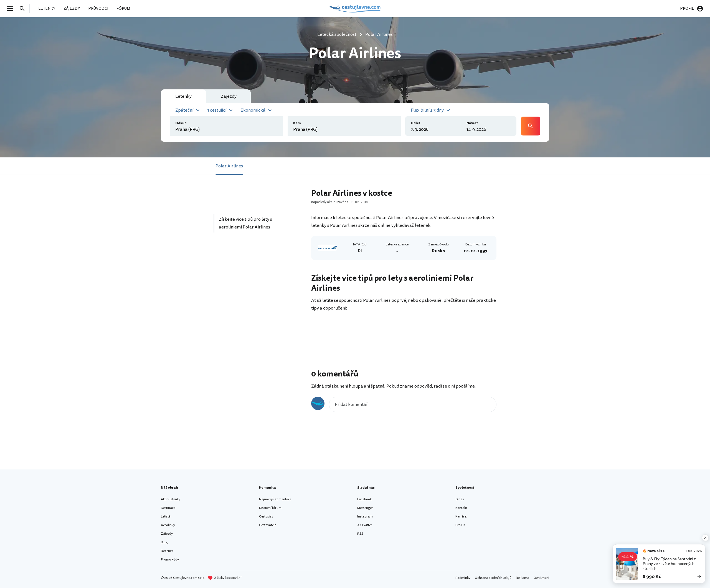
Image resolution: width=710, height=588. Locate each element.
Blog (164, 542)
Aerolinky (168, 525)
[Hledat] (24, 8)
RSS (360, 533)
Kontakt (461, 508)
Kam (297, 123)
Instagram (365, 516)
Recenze (167, 551)
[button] (188, 109)
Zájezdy (167, 533)
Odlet (415, 123)
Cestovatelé (267, 525)
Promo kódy (170, 559)
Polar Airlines (229, 166)
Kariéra (460, 516)
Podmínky (462, 578)
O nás (459, 499)
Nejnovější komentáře (275, 499)
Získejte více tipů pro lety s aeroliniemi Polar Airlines (245, 223)
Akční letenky (170, 499)
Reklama (522, 578)
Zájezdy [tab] (229, 96)
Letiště (165, 516)
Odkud (181, 123)
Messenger (365, 508)
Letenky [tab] (183, 96)
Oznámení (541, 578)
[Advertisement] (256, 289)
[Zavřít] (705, 537)
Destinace (168, 508)
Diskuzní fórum (270, 508)
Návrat (472, 123)
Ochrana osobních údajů (493, 578)
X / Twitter (364, 525)
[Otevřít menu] (12, 8)
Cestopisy (266, 516)
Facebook (364, 499)
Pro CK (460, 525)
